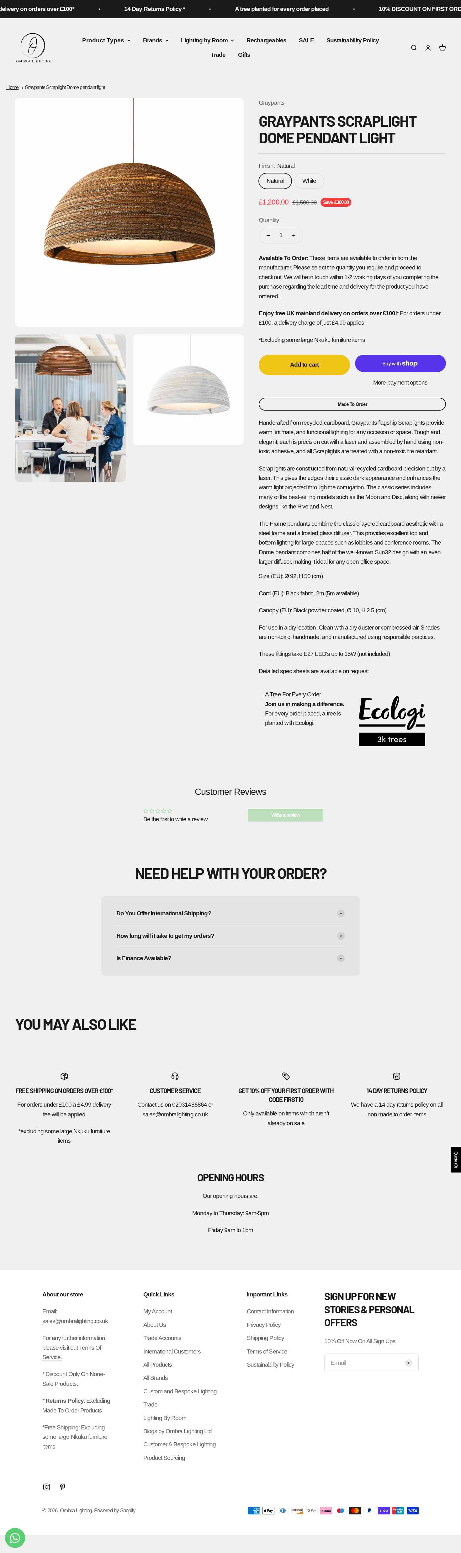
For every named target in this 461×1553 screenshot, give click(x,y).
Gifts (244, 54)
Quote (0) (455, 1159)
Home (12, 87)
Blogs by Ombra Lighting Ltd (177, 1431)
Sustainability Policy (352, 40)
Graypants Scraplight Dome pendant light (65, 87)
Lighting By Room (165, 1418)
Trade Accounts (162, 1338)
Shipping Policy (265, 1338)
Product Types (103, 40)
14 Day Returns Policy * (132, 9)
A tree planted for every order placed (259, 9)
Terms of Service (267, 1351)
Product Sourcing (164, 1458)
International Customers (172, 1351)
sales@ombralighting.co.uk (75, 1321)
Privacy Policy (264, 1325)
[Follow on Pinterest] (62, 1487)
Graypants (271, 102)
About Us (154, 1325)
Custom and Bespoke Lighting (180, 1391)
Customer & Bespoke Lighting (179, 1444)
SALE (306, 40)
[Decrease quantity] (268, 235)
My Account (157, 1311)
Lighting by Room (204, 40)
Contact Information (270, 1311)
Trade (218, 54)
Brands (152, 40)
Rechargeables (266, 40)
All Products (157, 1364)
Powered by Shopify (114, 1510)
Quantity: (269, 220)
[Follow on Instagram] (46, 1487)
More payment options (400, 382)
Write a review (285, 815)
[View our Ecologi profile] (392, 721)
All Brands (155, 1378)
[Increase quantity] (294, 235)
